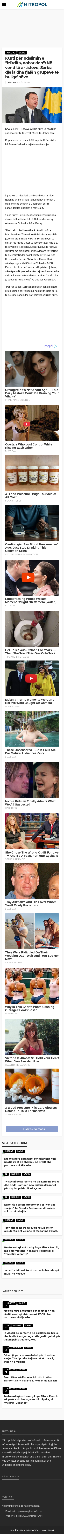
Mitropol (12, 82)
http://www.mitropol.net (29, 1515)
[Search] (59, 4)
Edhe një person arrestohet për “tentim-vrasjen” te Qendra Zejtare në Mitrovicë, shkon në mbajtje (30, 1208)
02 (6, 1174)
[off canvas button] (4, 4)
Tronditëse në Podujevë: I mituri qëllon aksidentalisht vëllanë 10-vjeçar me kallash (31, 1229)
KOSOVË (11, 53)
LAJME (22, 53)
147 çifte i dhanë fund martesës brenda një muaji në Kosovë (31, 1272)
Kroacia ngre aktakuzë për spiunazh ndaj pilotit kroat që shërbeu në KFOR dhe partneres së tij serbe (30, 1162)
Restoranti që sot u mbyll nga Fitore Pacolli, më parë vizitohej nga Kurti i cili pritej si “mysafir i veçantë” (31, 1251)
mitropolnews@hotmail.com (27, 1511)
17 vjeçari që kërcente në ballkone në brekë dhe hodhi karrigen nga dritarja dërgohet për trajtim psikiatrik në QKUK (32, 1185)
